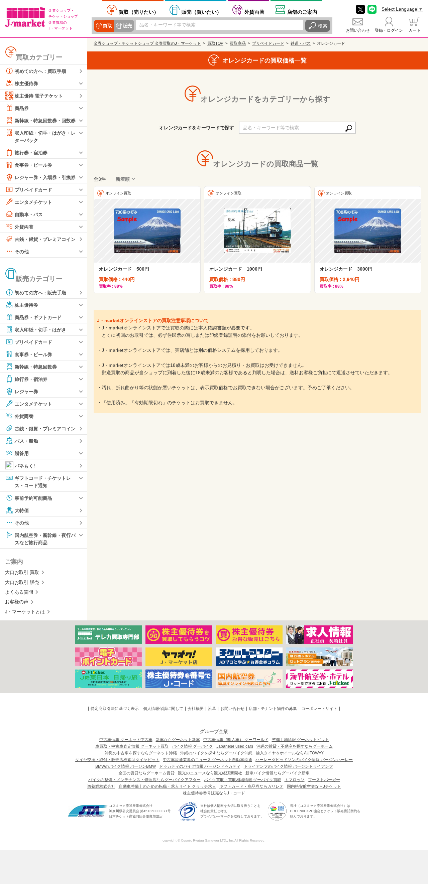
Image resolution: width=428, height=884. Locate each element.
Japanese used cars (234, 746)
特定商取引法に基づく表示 (115, 708)
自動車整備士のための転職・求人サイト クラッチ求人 (167, 786)
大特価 (22, 510)
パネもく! (25, 465)
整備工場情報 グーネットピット (300, 739)
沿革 (212, 708)
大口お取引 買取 (22, 572)
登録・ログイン (389, 30)
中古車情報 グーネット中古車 (125, 739)
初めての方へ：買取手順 (40, 71)
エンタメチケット (33, 202)
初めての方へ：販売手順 (40, 292)
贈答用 (22, 453)
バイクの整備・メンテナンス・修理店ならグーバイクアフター (144, 779)
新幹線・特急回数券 (36, 367)
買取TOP (215, 43)
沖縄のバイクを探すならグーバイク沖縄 (216, 753)
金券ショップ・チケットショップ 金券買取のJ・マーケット (147, 43)
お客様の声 (16, 601)
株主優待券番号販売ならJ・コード (214, 793)
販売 (127, 25)
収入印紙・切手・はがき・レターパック (45, 136)
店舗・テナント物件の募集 (273, 708)
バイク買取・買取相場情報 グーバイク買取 (242, 779)
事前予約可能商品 (33, 497)
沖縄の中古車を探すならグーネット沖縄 (141, 753)
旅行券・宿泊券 (31, 152)
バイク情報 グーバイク (192, 746)
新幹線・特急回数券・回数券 (45, 120)
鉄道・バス (301, 43)
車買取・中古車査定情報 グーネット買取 (132, 746)
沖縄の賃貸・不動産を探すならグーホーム (294, 746)
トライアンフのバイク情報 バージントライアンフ (288, 766)
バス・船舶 (26, 441)
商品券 (22, 108)
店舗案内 (302, 12)
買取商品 (238, 43)
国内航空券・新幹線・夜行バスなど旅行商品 (45, 538)
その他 (22, 251)
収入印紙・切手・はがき (40, 329)
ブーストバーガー (324, 779)
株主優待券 (26, 83)
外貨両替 (254, 12)
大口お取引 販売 (22, 582)
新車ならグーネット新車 (178, 739)
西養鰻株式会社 (101, 786)
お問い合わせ (358, 30)
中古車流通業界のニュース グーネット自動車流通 (207, 759)
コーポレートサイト (319, 708)
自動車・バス (29, 214)
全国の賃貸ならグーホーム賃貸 (146, 773)
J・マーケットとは (25, 611)
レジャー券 (26, 391)
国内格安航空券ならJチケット (314, 786)
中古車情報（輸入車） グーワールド (236, 739)
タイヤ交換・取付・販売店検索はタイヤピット (117, 759)
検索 (322, 25)
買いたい (202, 12)
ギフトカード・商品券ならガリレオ (251, 786)
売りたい (139, 12)
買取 (107, 25)
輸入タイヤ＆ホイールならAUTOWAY (290, 753)
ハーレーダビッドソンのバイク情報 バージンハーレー (304, 759)
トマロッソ (295, 779)
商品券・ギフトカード (38, 317)
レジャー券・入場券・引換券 (45, 177)
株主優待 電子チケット (39, 96)
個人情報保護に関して (163, 708)
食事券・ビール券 (33, 165)
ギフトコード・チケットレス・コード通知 (43, 481)
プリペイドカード (33, 189)
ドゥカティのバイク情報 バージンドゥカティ (199, 766)
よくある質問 (19, 592)
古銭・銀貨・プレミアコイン (45, 239)
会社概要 (196, 708)
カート (415, 30)
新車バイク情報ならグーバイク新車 (277, 773)
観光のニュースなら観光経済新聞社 (210, 773)
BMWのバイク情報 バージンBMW (125, 766)
